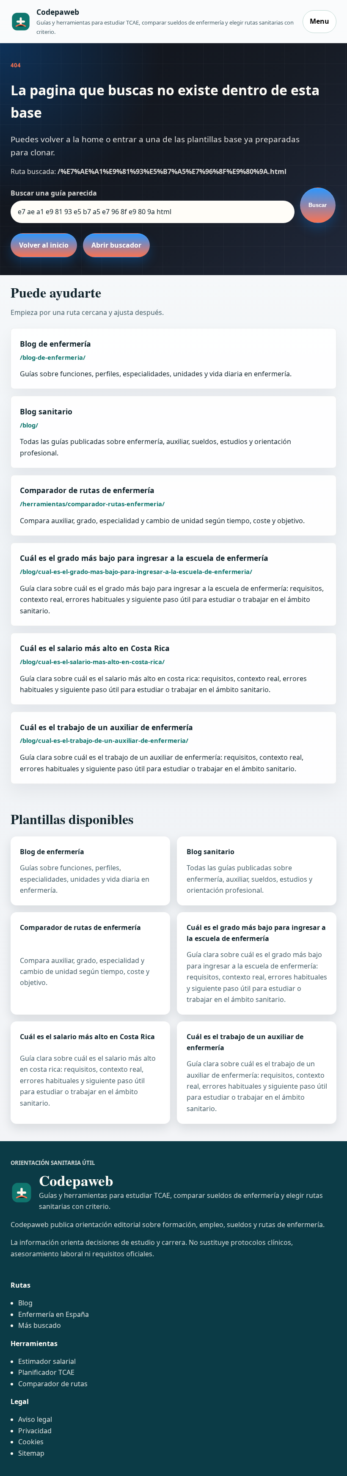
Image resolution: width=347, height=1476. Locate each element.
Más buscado (39, 1325)
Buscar (317, 205)
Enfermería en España (53, 1314)
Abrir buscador (116, 245)
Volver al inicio (44, 245)
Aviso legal (35, 1419)
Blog (25, 1303)
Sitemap (31, 1453)
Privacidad (35, 1430)
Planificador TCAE (46, 1372)
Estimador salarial (47, 1361)
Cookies (31, 1441)
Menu (319, 21)
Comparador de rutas (53, 1383)
